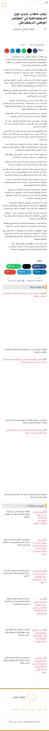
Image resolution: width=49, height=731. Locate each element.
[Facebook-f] (21, 5)
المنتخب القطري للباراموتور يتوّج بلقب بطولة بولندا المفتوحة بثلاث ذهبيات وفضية (17, 632)
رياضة (33, 709)
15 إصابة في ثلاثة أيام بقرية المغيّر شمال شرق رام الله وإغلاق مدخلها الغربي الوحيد (17, 660)
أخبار (45, 709)
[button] (10, 5)
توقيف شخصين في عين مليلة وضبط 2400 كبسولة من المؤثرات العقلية (17, 514)
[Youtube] (16, 5)
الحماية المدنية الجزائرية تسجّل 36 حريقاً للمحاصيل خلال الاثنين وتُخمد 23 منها (16, 573)
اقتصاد (39, 709)
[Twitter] (19, 5)
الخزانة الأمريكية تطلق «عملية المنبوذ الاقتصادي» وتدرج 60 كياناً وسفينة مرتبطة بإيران (17, 601)
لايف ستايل (24, 709)
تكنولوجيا (15, 709)
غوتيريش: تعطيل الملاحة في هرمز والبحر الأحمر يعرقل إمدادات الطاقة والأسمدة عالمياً (16, 542)
